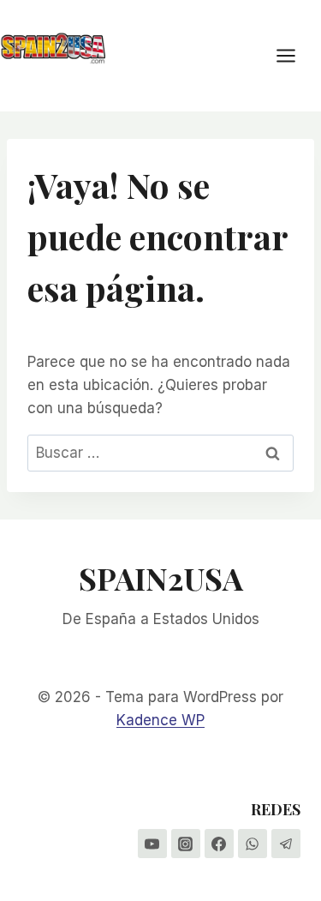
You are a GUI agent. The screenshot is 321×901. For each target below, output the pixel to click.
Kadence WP (160, 720)
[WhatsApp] (252, 843)
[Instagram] (185, 843)
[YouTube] (152, 843)
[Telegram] (285, 843)
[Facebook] (219, 843)
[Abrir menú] (294, 55)
